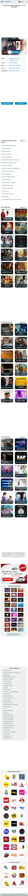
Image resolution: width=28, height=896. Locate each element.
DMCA (17, 894)
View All (22, 141)
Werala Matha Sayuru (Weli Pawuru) (11, 199)
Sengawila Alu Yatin (7, 185)
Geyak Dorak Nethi (7, 165)
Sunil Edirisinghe (13, 62)
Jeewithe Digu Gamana (8, 177)
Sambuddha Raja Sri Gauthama (10, 160)
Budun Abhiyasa (6, 148)
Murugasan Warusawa (8, 194)
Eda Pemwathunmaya (8, 171)
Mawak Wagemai (6, 157)
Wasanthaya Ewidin (7, 188)
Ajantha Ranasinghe (14, 68)
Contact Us (5, 894)
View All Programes (13, 634)
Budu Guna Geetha (14, 71)
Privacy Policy (12, 894)
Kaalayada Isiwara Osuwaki (9, 162)
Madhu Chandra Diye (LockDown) (11, 168)
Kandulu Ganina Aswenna (9, 182)
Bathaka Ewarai (6, 151)
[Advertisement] (14, 22)
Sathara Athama (6, 179)
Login (22, 1)
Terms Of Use (22, 894)
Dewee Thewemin (7, 154)
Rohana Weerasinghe (14, 65)
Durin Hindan (5, 196)
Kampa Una (5, 191)
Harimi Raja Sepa (6, 174)
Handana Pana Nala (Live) (9, 145)
